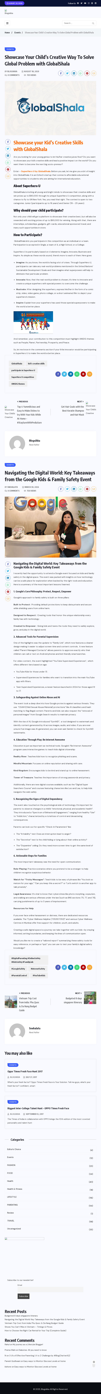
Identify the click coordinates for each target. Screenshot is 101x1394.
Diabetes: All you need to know (33, 1350)
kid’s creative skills (36, 363)
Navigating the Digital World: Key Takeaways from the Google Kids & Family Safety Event (45, 1319)
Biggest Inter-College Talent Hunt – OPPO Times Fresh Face (38, 1108)
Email (20, 1285)
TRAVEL (50, 1221)
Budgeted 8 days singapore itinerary (21, 1315)
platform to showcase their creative (58, 216)
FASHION (50, 1165)
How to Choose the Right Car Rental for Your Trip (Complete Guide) (35, 1330)
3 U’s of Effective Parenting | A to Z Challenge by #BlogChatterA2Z (39, 1355)
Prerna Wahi (10, 1350)
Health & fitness (50, 1189)
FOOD (50, 1173)
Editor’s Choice (50, 1150)
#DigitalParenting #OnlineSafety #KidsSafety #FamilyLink (25, 960)
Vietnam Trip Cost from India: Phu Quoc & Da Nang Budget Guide (34, 1323)
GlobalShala (16, 363)
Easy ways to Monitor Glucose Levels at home (45, 1361)
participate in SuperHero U (23, 370)
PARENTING (50, 1205)
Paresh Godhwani (12, 1361)
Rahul (7, 1344)
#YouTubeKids (39, 975)
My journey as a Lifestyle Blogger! (28, 1344)
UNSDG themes (18, 384)
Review (50, 1213)
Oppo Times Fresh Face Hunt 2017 (25, 1071)
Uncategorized (50, 1229)
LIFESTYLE (50, 1197)
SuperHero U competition (69, 195)
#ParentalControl (19, 975)
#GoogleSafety (18, 968)
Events (17, 32)
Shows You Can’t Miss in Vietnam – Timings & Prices (28, 1327)
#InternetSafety (38, 968)
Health (50, 1181)
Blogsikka (15, 1077)
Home (7, 32)
